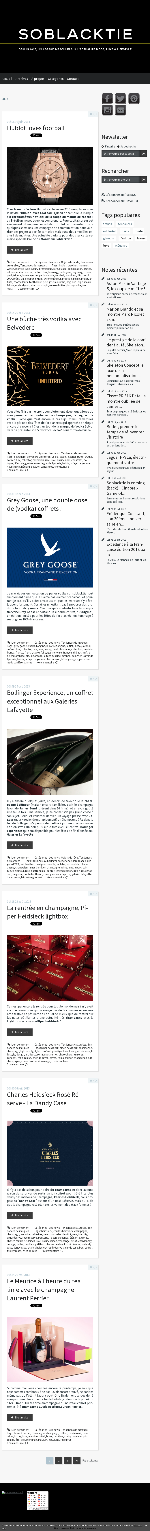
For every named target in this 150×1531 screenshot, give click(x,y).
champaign (21, 867)
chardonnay (84, 1241)
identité (66, 1234)
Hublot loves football (36, 128)
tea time (58, 1436)
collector (26, 460)
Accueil (7, 78)
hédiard (25, 466)
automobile (73, 864)
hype (66, 466)
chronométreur (52, 278)
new (74, 1234)
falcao (10, 285)
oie (32, 656)
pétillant (40, 1244)
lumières (78, 1054)
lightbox (25, 1051)
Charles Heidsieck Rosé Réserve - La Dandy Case (43, 1098)
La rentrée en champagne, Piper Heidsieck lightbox (47, 912)
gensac (20, 656)
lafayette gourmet (31, 877)
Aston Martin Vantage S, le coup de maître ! (126, 286)
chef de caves (40, 1058)
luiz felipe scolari (81, 282)
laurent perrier (22, 1433)
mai (40, 1439)
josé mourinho (57, 282)
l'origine (40, 646)
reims (64, 867)
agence (66, 656)
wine (28, 1234)
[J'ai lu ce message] (146, 1525)
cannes (28, 662)
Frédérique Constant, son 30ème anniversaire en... (126, 518)
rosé (85, 1433)
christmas (76, 460)
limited (87, 268)
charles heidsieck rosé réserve (63, 1244)
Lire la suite (21, 250)
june (56, 1439)
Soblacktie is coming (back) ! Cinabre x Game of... (126, 488)
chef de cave (30, 1251)
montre (19, 268)
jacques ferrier (49, 1054)
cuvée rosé (75, 1433)
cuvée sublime (60, 1061)
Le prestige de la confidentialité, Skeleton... (127, 342)
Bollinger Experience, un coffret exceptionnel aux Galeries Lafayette (50, 701)
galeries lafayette (60, 874)
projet (84, 278)
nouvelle (56, 1234)
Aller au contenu (11, 3)
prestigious (45, 268)
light (33, 1051)
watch (10, 268)
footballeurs (21, 282)
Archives (22, 78)
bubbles (29, 1244)
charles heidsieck (63, 1231)
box (45, 272)
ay (45, 861)
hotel (49, 1436)
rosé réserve (29, 1237)
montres (84, 265)
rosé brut (66, 1439)
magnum (17, 874)
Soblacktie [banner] (75, 36)
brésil (16, 278)
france (19, 652)
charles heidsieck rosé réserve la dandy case (53, 1247)
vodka (55, 456)
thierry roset (14, 1251)
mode (139, 231)
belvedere (20, 456)
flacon (38, 874)
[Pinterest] (134, 98)
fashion (125, 238)
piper (62, 1048)
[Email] (120, 110)
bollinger (37, 861)
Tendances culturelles (73, 1044)
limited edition (64, 871)
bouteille (29, 874)
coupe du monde (44, 275)
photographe (73, 285)
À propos (37, 78)
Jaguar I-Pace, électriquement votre (126, 460)
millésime (37, 1234)
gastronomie (32, 463)
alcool (63, 456)
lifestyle (19, 463)
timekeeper (27, 278)
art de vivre (83, 1051)
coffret (38, 272)
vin (22, 1234)
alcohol (72, 456)
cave (46, 874)
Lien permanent (20, 262)
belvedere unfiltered (38, 456)
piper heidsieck (50, 1048)
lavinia (65, 463)
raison (53, 1241)
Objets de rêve (69, 857)
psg (69, 282)
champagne (85, 1048)
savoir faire (39, 652)
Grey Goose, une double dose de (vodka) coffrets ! (47, 504)
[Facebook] (107, 98)
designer (77, 656)
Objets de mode (70, 262)
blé (27, 656)
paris (82, 659)
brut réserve (14, 1237)
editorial (109, 231)
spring (68, 1436)
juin (45, 1439)
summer (77, 1436)
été (18, 1439)
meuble (51, 864)
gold (9, 275)
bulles (20, 1244)
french (28, 652)
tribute (17, 275)
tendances (47, 466)
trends (58, 466)
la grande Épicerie (51, 463)
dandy (84, 1237)
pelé (45, 282)
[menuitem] (9, 78)
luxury (34, 268)
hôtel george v (69, 659)
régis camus (24, 1058)
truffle (88, 456)
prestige (67, 278)
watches (73, 265)
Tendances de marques (33, 265)
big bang (77, 272)
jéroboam (78, 861)
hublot (63, 265)
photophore (65, 1054)
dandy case (20, 1247)
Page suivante (90, 1460)
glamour (19, 871)
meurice (33, 1436)
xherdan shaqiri (39, 285)
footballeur (35, 282)
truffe (80, 456)
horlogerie (65, 272)
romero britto (57, 285)
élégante (75, 1237)
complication (75, 268)
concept (11, 1058)
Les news (54, 262)
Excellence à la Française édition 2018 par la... (127, 549)
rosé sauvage (42, 1061)
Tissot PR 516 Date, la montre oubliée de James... (126, 401)
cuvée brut (27, 1061)
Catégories (56, 78)
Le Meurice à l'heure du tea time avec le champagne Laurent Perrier (44, 1289)
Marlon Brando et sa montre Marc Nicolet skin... (125, 314)
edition (11, 272)
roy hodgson (22, 285)
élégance (63, 1237)
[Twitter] (120, 98)
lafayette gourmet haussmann (43, 659)
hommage (28, 275)
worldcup (70, 275)
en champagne (51, 867)
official (38, 278)
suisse (63, 268)
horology (53, 272)
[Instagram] (107, 110)
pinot (74, 1241)
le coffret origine (55, 646)
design (20, 1054)
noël (67, 460)
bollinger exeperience (59, 861)
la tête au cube (52, 656)
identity (82, 1234)
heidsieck (72, 1048)
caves (53, 1058)
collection (38, 460)
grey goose (20, 646)
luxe (27, 268)
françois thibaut (72, 652)
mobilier (61, 864)
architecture (32, 1054)
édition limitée (24, 272)
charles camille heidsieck (21, 1241)
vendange (64, 1241)
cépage (11, 1244)
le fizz (70, 646)
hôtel (42, 1436)
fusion (87, 272)
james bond (35, 867)
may (51, 1439)
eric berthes (28, 864)
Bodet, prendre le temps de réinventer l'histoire (125, 431)
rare (55, 268)
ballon (76, 278)
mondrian (31, 1439)
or (38, 466)
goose (38, 656)
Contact (73, 78)
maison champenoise (77, 1058)
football (59, 275)
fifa (79, 275)
